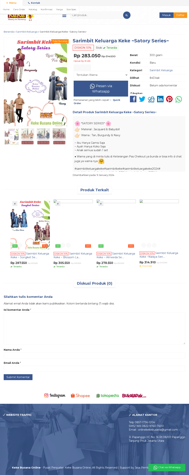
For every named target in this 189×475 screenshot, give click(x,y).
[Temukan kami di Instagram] (55, 395)
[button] (126, 15)
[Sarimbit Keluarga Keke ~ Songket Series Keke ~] (30, 224)
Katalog (33, 9)
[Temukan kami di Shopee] (81, 395)
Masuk (166, 15)
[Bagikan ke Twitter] (143, 101)
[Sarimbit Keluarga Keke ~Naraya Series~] (159, 224)
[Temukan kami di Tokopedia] (108, 395)
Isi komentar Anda (16, 309)
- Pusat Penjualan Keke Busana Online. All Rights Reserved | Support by (73, 467)
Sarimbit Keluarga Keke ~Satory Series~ (121, 40)
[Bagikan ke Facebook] (134, 101)
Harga (59, 9)
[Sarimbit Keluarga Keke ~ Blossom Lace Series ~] (73, 224)
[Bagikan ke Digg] (152, 101)
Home (6, 9)
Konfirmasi (46, 9)
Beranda (9, 31)
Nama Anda (12, 349)
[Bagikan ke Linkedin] (161, 101)
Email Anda (11, 363)
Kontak (35, 2)
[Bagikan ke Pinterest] (170, 101)
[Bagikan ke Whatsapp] (179, 101)
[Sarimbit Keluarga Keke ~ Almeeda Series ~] (116, 224)
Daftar (180, 15)
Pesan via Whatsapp (102, 88)
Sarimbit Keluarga (26, 31)
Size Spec (71, 9)
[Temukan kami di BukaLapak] (134, 395)
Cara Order (19, 9)
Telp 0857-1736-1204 (142, 422)
